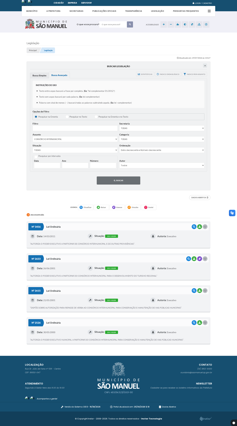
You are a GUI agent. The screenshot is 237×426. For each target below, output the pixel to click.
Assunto (37, 134)
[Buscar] (130, 24)
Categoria (124, 134)
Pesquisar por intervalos (49, 156)
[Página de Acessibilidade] (206, 24)
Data (36, 160)
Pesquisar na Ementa (48, 116)
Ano (64, 160)
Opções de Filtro (41, 111)
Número (94, 160)
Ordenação (124, 145)
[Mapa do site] (199, 24)
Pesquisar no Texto (78, 116)
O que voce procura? (88, 24)
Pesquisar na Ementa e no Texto (113, 116)
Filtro (35, 123)
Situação (37, 145)
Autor (122, 160)
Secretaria (124, 123)
